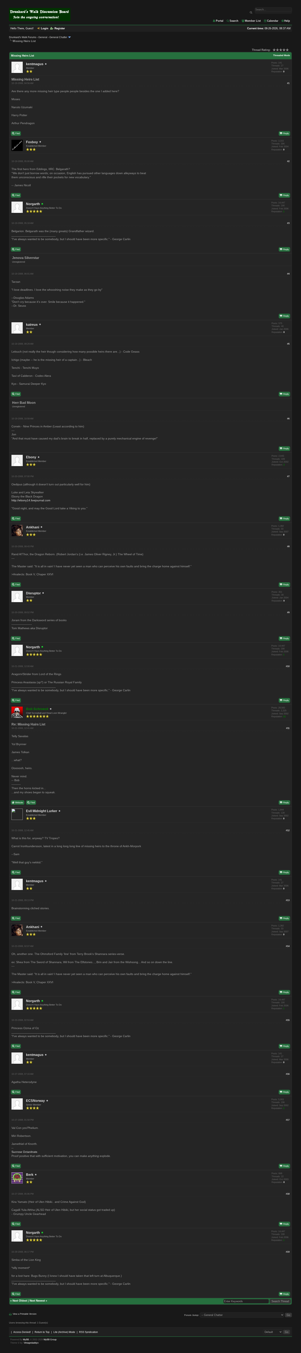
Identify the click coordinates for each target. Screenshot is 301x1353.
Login (44, 28)
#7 (288, 476)
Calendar (272, 20)
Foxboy (32, 142)
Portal (219, 20)
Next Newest (37, 1300)
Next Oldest (19, 1300)
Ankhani (32, 527)
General (42, 37)
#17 (288, 1120)
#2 (288, 161)
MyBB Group (50, 1339)
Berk (29, 1174)
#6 (288, 418)
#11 (288, 728)
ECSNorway (35, 1100)
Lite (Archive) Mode (64, 1332)
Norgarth (33, 204)
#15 (288, 1020)
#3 (288, 223)
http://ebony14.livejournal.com (30, 500)
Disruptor (33, 593)
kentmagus (34, 64)
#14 (288, 946)
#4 (288, 273)
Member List (253, 20)
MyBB (26, 1339)
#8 (288, 546)
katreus (32, 324)
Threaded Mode (281, 55)
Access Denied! (22, 1332)
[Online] (42, 204)
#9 (288, 612)
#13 (288, 900)
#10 (288, 666)
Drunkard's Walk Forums (22, 37)
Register (59, 28)
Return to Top (42, 1332)
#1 (288, 83)
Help (287, 20)
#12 (288, 830)
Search (234, 20)
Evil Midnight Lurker (41, 811)
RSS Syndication (88, 1332)
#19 (288, 1252)
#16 (288, 1074)
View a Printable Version (24, 1314)
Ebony (31, 457)
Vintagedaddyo (31, 1343)
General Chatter (58, 37)
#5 (288, 344)
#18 (288, 1194)
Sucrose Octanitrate (24, 1151)
